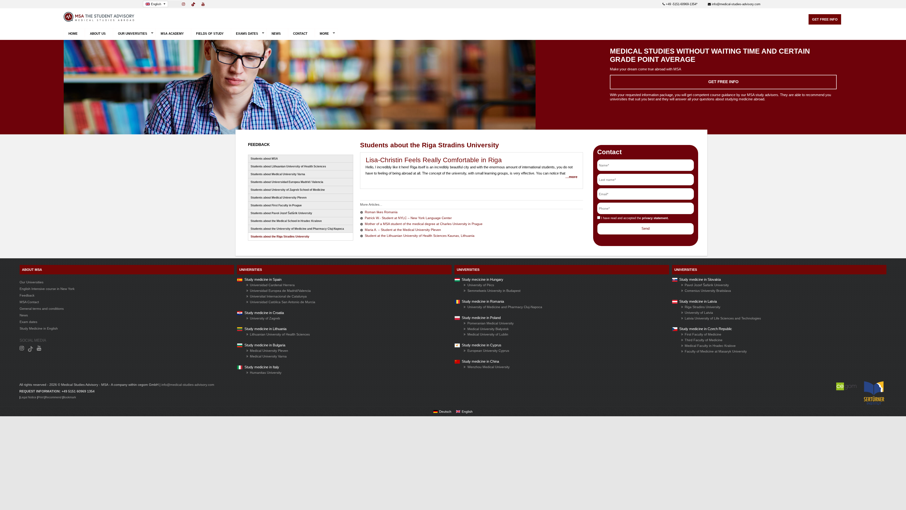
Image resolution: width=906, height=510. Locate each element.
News (24, 315)
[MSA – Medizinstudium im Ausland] (98, 20)
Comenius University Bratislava (708, 291)
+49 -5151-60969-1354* (681, 4)
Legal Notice (28, 397)
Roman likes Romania (381, 212)
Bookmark (69, 397)
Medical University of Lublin (487, 334)
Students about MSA (264, 158)
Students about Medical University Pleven (278, 197)
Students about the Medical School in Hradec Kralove (286, 221)
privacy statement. (655, 218)
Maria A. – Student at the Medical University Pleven (403, 230)
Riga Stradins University (702, 307)
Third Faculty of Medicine (703, 340)
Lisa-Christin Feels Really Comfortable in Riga (434, 160)
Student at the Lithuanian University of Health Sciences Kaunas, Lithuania (419, 236)
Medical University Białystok (488, 329)
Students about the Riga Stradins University (280, 236)
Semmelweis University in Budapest (493, 291)
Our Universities (31, 282)
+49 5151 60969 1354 (78, 391)
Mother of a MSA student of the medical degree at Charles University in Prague (423, 224)
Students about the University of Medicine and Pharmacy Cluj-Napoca (297, 228)
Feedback (27, 295)
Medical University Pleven (269, 351)
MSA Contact (29, 302)
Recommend (53, 397)
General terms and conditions (42, 308)
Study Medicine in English (39, 328)
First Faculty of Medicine (703, 334)
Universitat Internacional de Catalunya (278, 296)
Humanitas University (265, 372)
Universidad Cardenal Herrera (272, 285)
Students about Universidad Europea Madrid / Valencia (287, 182)
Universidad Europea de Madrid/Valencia (280, 291)
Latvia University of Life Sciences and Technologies (723, 318)
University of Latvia (699, 312)
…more (571, 177)
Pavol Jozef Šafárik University (707, 285)
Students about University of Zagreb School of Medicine (288, 189)
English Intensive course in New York (47, 289)
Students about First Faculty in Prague (276, 205)
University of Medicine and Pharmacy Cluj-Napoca (504, 307)
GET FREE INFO (825, 19)
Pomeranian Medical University (490, 323)
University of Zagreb (265, 318)
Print (41, 397)
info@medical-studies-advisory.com (735, 4)
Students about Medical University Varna (278, 174)
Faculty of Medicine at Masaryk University (716, 351)
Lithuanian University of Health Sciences (280, 334)
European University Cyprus (488, 351)
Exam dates (28, 322)
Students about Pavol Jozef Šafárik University (281, 213)
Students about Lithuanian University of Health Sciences (288, 166)
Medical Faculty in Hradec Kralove (710, 346)
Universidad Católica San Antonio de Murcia (282, 302)
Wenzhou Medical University (488, 367)
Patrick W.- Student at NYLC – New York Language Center (408, 218)
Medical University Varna (268, 356)
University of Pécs (480, 285)
